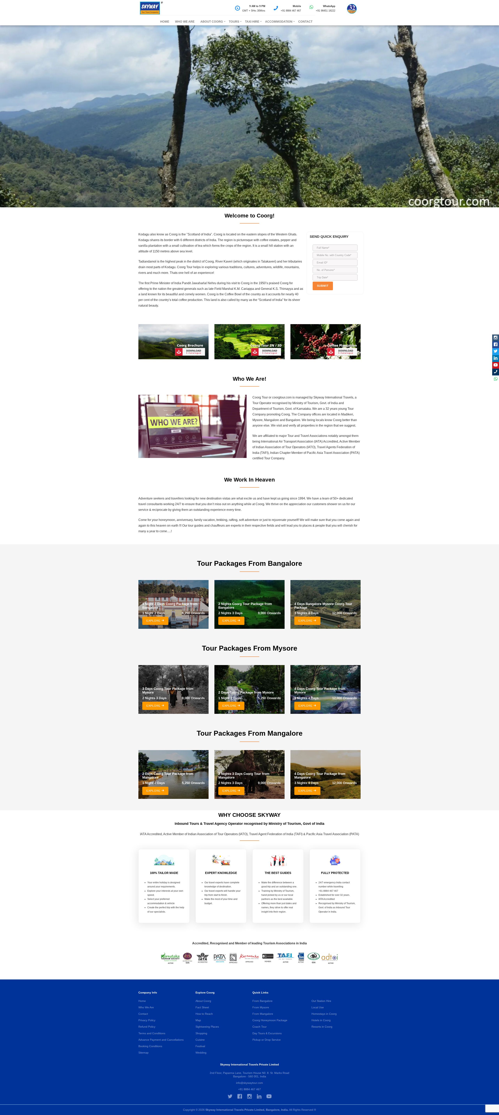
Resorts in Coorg (321, 1026)
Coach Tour (259, 1026)
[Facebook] (495, 344)
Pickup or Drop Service (266, 1039)
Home (164, 21)
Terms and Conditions (151, 1033)
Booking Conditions (150, 1046)
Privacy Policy (146, 1020)
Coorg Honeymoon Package (269, 1020)
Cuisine (200, 1039)
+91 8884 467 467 (291, 10)
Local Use (317, 1007)
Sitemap (143, 1052)
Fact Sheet (202, 1007)
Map (198, 1020)
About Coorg (211, 21)
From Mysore (260, 1007)
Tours (234, 21)
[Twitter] (495, 351)
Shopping (201, 1033)
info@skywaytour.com (249, 1082)
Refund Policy (146, 1026)
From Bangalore (262, 1000)
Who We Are (185, 21)
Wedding (201, 1052)
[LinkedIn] (495, 358)
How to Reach (204, 1013)
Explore (153, 620)
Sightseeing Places (207, 1026)
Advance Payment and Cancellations (161, 1039)
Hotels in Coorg (321, 1020)
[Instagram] (495, 337)
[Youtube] (495, 365)
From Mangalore (262, 1013)
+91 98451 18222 (325, 10)
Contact (305, 21)
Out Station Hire (321, 1000)
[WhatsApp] (495, 378)
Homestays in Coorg (324, 1013)
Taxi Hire (252, 21)
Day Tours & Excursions (267, 1033)
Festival (200, 1046)
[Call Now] (495, 372)
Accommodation (278, 21)
